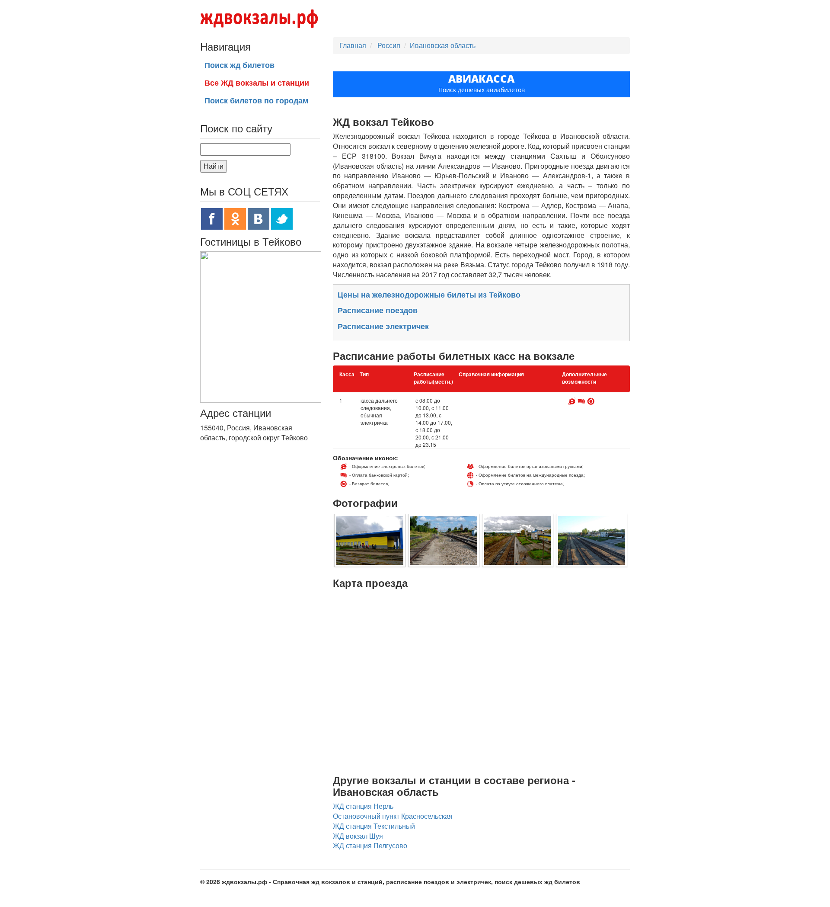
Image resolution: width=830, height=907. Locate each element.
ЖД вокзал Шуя (358, 836)
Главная (352, 45)
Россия (389, 45)
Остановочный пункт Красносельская (393, 816)
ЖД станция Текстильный (374, 826)
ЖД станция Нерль (363, 806)
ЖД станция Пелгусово (370, 845)
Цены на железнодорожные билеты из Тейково (429, 294)
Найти (213, 166)
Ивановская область (443, 45)
